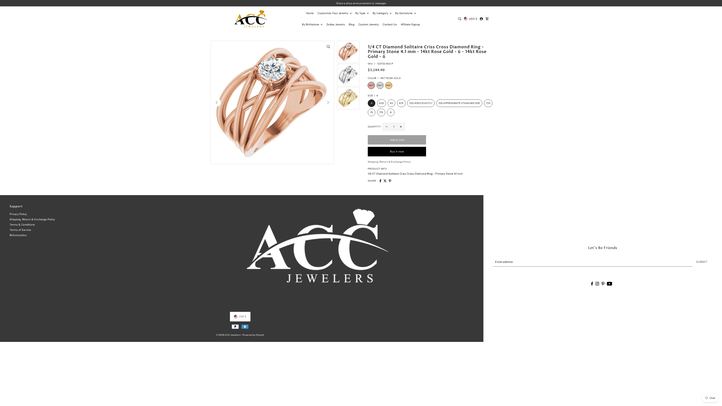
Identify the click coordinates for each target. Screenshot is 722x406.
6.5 (391, 103)
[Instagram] (597, 284)
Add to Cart (397, 140)
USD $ (473, 18)
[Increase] (400, 126)
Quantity (374, 126)
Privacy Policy (18, 214)
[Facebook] (592, 284)
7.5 (371, 112)
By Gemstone (404, 13)
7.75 (381, 112)
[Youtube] (609, 284)
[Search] (460, 18)
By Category (381, 13)
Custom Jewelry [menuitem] (368, 24)
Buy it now (397, 151)
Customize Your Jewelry (333, 13)
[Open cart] (487, 18)
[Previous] (216, 102)
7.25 (488, 103)
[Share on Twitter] (385, 180)
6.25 (381, 103)
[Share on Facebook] (380, 180)
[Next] (328, 102)
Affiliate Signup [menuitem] (410, 24)
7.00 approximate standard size (459, 103)
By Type (360, 13)
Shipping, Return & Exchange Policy (32, 219)
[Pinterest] (602, 284)
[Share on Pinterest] (389, 180)
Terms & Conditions (22, 224)
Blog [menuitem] (351, 24)
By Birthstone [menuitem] (311, 24)
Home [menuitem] (310, 13)
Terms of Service (20, 230)
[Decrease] (386, 126)
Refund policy (18, 235)
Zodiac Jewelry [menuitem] (335, 24)
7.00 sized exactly (420, 103)
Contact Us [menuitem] (390, 24)
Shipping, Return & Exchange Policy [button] (389, 161)
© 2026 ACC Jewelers (228, 334)
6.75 (401, 103)
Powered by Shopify (253, 334)
